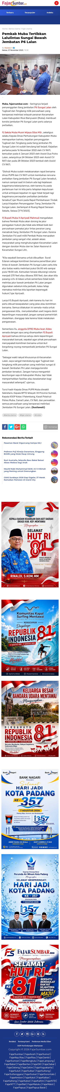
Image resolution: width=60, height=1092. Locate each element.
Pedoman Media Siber (41, 1041)
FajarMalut (48, 1084)
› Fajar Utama (26, 29)
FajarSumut (43, 1054)
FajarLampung (46, 1060)
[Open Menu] (56, 3)
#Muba (38, 415)
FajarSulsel (31, 1074)
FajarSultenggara (13, 1074)
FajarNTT (10, 1084)
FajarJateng (13, 1067)
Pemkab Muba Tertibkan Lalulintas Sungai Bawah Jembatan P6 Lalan (24, 38)
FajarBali (21, 1084)
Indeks (50, 12)
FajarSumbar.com (40, 1049)
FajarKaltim (38, 1080)
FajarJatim (27, 1067)
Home (4, 29)
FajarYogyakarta (43, 1067)
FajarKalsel (24, 1080)
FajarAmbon (16, 1077)
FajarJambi (44, 1057)
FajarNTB (51, 1080)
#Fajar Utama (25, 415)
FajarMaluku (34, 1084)
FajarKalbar (43, 1077)
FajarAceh (30, 1054)
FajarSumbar (16, 1054)
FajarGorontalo (46, 1074)
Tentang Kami (24, 1041)
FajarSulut (14, 1070)
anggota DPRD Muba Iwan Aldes (35, 329)
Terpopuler (30, 12)
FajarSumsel (12, 1060)
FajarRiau (31, 1057)
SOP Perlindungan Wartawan (30, 1046)
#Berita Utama (10, 415)
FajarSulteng (43, 1070)
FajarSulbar (28, 1070)
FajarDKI (36, 1064)
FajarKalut (30, 1077)
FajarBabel (10, 1064)
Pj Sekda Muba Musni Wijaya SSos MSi (22, 132)
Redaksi (12, 1041)
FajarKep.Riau (16, 1057)
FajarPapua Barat (36, 1087)
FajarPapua (19, 1087)
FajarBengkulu (28, 1060)
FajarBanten (24, 1064)
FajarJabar (49, 1064)
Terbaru (10, 12)
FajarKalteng (10, 1080)
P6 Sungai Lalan (42, 107)
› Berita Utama (14, 29)
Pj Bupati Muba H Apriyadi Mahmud (20, 218)
